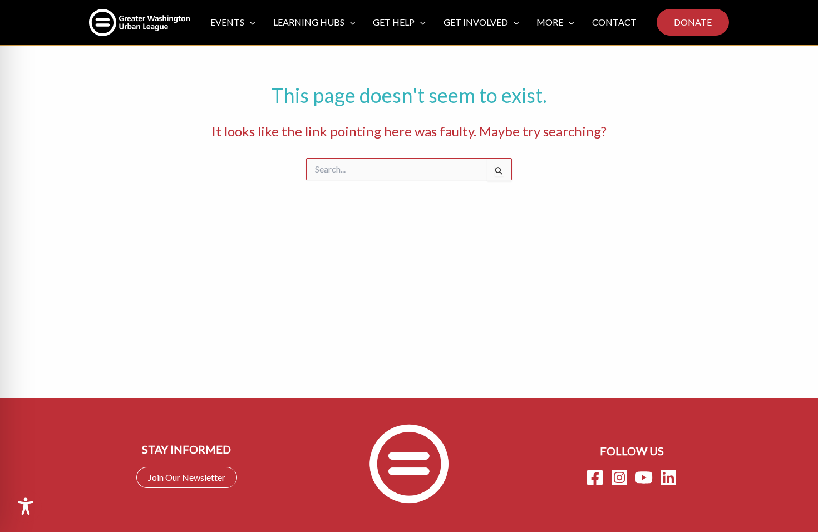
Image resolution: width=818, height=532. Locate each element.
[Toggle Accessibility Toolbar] (25, 506)
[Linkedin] (668, 477)
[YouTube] (644, 477)
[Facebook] (595, 477)
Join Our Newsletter (186, 477)
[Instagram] (619, 477)
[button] (249, 22)
